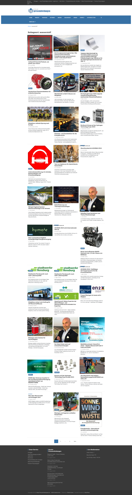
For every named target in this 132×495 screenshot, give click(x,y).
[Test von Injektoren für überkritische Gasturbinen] (66, 153)
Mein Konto (62, 1)
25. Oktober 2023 (32, 384)
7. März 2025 (83, 98)
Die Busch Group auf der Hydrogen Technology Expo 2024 (92, 126)
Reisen (75, 17)
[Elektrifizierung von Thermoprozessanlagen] (66, 194)
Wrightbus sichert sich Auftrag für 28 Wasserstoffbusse (39, 303)
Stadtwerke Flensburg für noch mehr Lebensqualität (38, 274)
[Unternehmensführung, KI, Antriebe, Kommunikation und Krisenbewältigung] (39, 157)
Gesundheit (67, 17)
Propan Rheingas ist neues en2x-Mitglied (91, 296)
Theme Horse (70, 492)
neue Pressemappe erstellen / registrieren (49, 1)
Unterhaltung (91, 17)
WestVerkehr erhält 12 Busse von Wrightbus (64, 94)
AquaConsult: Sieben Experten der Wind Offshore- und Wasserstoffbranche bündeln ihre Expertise (65, 303)
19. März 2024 (84, 256)
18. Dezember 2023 (85, 298)
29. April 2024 (57, 231)
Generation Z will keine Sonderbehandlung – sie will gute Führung (55, 468)
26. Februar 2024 (32, 305)
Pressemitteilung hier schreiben (73, 1)
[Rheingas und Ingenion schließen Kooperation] (66, 401)
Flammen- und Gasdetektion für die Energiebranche (65, 134)
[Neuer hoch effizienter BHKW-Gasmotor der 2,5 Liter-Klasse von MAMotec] (92, 237)
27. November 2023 (32, 341)
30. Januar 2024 (58, 307)
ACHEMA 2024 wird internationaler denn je (65, 228)
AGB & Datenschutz (55, 492)
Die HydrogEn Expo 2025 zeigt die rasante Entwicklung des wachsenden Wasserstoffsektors (91, 95)
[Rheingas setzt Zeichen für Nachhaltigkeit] (39, 326)
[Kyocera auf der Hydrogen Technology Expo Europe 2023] (66, 365)
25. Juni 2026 (31, 65)
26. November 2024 (32, 126)
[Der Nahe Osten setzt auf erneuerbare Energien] (66, 329)
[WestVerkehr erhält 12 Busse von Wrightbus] (66, 82)
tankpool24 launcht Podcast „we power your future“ (38, 62)
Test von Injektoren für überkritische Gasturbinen (66, 165)
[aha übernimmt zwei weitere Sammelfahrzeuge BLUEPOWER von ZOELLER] (92, 365)
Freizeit (37, 17)
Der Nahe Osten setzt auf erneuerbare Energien (62, 345)
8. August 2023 (31, 399)
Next (75, 441)
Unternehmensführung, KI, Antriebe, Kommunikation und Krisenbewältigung (39, 173)
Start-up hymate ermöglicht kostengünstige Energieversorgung (39, 238)
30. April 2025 (57, 97)
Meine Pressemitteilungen (87, 1)
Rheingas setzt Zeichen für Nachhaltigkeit (36, 338)
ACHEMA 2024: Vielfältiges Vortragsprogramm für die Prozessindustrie (89, 270)
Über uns (31, 21)
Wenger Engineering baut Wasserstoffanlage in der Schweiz (39, 207)
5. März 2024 (57, 277)
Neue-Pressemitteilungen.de (43, 492)
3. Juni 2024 (83, 216)
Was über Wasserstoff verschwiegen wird (35, 396)
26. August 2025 (32, 95)
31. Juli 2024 (31, 177)
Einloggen (36, 1)
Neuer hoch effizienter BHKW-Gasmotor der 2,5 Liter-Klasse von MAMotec (91, 253)
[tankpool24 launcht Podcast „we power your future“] (39, 47)
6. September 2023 (85, 380)
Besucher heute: (90, 455)
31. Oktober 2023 (84, 349)
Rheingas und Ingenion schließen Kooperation (64, 413)
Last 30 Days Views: (91, 457)
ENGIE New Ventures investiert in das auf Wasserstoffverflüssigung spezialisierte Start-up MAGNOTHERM (39, 380)
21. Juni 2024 (84, 150)
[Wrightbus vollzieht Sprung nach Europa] (39, 114)
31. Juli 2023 (57, 416)
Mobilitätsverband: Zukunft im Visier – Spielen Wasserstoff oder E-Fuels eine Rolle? (92, 345)
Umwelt (82, 17)
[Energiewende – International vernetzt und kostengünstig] (91, 409)
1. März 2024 (83, 274)
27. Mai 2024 (31, 241)
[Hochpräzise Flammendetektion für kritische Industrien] (39, 81)
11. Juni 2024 (31, 210)
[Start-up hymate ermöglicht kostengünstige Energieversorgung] (39, 230)
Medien (60, 17)
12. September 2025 (85, 63)
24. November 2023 (59, 347)
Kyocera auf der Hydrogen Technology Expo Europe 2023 (64, 376)
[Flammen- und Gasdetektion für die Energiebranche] (66, 119)
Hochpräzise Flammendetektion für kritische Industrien (39, 92)
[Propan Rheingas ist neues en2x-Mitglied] (92, 289)
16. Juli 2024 (57, 167)
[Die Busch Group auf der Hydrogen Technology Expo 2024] (92, 115)
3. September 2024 (58, 137)
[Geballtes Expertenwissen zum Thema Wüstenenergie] (92, 198)
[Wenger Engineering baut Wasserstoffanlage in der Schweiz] (39, 195)
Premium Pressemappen (99, 1)
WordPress (87, 492)
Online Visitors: (90, 452)
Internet (52, 17)
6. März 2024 (31, 277)
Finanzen (44, 17)
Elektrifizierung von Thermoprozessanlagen (62, 205)
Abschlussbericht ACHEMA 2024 (91, 148)
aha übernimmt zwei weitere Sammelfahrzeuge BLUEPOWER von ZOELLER (92, 377)
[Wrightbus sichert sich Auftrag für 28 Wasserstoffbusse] (39, 292)
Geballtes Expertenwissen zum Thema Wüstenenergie (90, 214)
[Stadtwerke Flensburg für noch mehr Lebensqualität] (39, 269)
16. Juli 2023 (83, 432)
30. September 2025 (59, 59)
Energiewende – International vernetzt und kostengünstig (90, 429)
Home (30, 17)
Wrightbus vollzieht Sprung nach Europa (38, 124)
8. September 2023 (58, 379)
